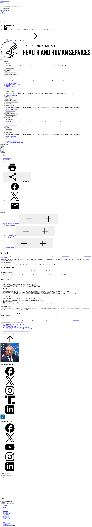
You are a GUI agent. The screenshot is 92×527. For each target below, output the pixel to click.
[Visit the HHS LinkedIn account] (10, 470)
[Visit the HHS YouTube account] (10, 451)
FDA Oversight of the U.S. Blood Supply (11, 326)
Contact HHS (5, 505)
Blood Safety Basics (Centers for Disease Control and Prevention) (16, 327)
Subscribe (2, 477)
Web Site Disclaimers (7, 518)
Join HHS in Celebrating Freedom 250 (17, 40)
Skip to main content (5, 1)
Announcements (9, 250)
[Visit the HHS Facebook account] (10, 432)
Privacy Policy (6, 514)
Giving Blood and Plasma (11, 235)
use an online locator (39, 274)
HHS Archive (5, 512)
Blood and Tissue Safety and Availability (11, 223)
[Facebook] (15, 190)
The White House (6, 523)
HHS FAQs (5, 507)
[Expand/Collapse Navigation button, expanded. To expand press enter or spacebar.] (38, 219)
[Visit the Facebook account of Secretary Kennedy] (10, 375)
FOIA (4, 522)
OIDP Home (5, 155)
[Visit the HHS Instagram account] (10, 461)
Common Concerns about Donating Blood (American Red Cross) (16, 331)
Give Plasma (10, 237)
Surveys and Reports (10, 247)
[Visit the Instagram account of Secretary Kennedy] (10, 394)
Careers (4, 506)
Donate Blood (11, 236)
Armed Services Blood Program (32, 275)
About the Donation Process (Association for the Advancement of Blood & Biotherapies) (20, 328)
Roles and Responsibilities (11, 225)
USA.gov (5, 524)
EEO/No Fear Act (6, 519)
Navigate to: (3, 212)
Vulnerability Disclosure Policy (9, 525)
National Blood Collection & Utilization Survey (17, 248)
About (7, 224)
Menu (2, 151)
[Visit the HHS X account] (10, 441)
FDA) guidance (25, 303)
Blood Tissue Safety (7, 158)
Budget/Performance (7, 516)
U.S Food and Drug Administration (14, 303)
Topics (4, 157)
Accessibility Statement (7, 513)
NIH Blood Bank (65, 256)
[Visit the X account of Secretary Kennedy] (10, 385)
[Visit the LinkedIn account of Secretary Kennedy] (10, 413)
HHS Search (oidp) (4, 145)
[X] (15, 200)
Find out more (76, 320)
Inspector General (6, 517)
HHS (4, 154)
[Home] (46, 57)
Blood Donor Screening (7, 325)
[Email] (15, 210)
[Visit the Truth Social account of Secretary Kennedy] (10, 404)
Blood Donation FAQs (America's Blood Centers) (13, 329)
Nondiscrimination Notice (8, 508)
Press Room (5, 511)
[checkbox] (4, 161)
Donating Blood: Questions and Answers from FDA (13, 324)
